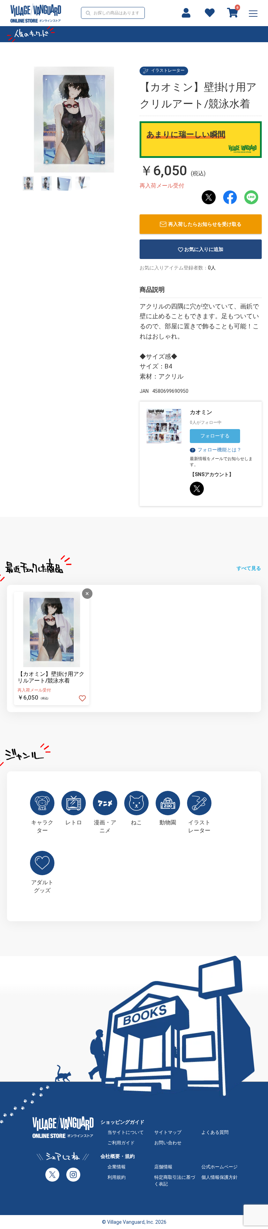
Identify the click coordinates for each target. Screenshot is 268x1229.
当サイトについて (125, 1132)
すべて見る (249, 568)
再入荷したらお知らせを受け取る (204, 224)
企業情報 (116, 1166)
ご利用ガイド (121, 1142)
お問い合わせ (167, 1142)
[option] (74, 120)
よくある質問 (215, 1132)
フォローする (215, 435)
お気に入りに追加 (203, 249)
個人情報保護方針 (219, 1177)
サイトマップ (167, 1132)
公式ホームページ (219, 1166)
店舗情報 (163, 1166)
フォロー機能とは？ (216, 449)
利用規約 (116, 1177)
